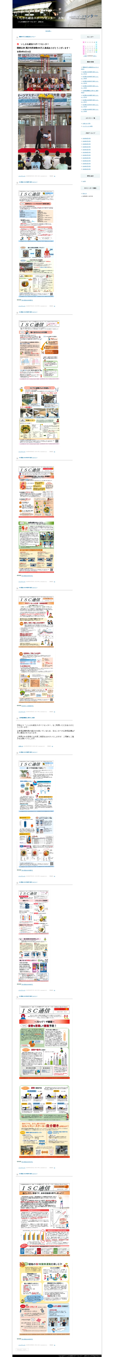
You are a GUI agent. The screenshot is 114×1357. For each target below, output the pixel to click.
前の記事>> (48, 31)
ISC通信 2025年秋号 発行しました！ (28, 587)
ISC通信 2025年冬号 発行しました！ (28, 996)
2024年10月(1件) (87, 163)
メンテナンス (22, 176)
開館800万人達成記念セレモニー (27, 36)
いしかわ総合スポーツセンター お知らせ (43, 17)
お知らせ (21, 746)
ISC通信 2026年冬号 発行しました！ (28, 457)
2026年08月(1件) (87, 138)
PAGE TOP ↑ (22, 1350)
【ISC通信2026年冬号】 (27, 575)
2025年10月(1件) (87, 149)
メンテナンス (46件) (88, 126)
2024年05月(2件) (87, 169)
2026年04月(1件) (87, 144)
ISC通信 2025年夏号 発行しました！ (28, 752)
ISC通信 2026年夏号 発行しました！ (28, 182)
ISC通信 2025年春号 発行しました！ (28, 882)
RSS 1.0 (85, 193)
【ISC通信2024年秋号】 (27, 1339)
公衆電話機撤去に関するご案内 (27, 717)
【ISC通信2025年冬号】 (27, 1161)
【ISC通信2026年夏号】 (27, 300)
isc (54, 176)
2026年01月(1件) (87, 146)
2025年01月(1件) (87, 160)
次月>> (95, 55)
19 (90, 50)
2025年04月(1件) (87, 158)
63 (84, 181)
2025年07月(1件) (87, 155)
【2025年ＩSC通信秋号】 (27, 705)
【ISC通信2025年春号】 (27, 984)
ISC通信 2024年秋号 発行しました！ (28, 1173)
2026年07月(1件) (87, 141)
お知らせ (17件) (86, 123)
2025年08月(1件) (87, 152)
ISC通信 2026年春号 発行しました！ (28, 312)
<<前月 (85, 55)
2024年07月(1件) (87, 166)
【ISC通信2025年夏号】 (27, 870)
